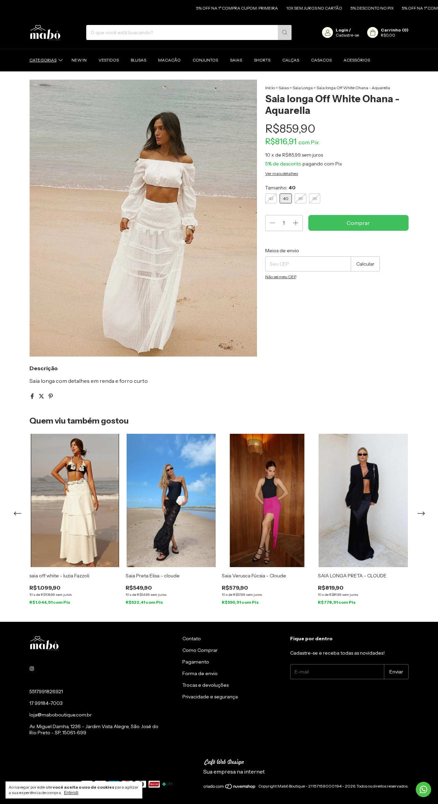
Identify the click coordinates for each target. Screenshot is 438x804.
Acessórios (357, 60)
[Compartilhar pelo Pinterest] (50, 396)
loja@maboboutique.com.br (60, 715)
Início (270, 87)
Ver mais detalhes (281, 173)
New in (79, 60)
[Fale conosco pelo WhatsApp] (423, 789)
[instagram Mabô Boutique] (31, 669)
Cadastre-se (347, 35)
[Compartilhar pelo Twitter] (42, 396)
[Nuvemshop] (229, 787)
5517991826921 (46, 691)
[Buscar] (285, 32)
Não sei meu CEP (280, 276)
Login (342, 29)
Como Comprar (200, 650)
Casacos (321, 60)
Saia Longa (303, 87)
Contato (191, 638)
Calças (290, 60)
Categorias (42, 60)
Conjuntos (205, 60)
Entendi (71, 792)
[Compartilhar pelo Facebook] (32, 396)
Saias (236, 60)
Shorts (262, 60)
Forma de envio (200, 673)
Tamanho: (280, 188)
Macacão (169, 60)
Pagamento (195, 662)
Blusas (138, 60)
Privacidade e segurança (210, 697)
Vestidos (109, 60)
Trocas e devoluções (205, 685)
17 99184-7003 (46, 703)
